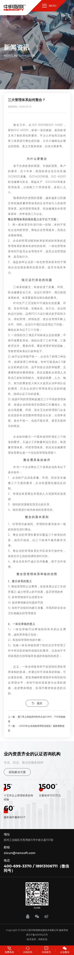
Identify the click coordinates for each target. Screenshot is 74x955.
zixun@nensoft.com (19, 853)
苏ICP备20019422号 (37, 934)
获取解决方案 (17, 772)
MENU (53, 5)
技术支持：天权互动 (37, 939)
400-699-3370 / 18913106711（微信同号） (36, 868)
